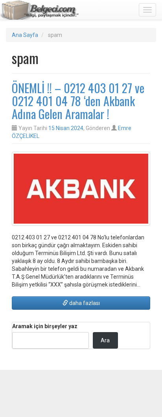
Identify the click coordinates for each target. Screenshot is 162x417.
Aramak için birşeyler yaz (44, 326)
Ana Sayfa (25, 35)
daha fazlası (84, 303)
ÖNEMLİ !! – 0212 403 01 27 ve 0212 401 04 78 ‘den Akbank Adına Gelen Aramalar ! (78, 101)
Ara (105, 340)
